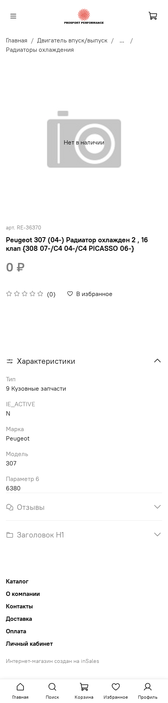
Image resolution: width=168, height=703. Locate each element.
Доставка (19, 618)
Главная (16, 40)
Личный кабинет (29, 643)
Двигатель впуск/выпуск (72, 40)
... (122, 40)
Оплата (16, 631)
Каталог (17, 581)
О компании (23, 593)
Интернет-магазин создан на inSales (52, 660)
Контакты (19, 606)
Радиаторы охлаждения (40, 49)
